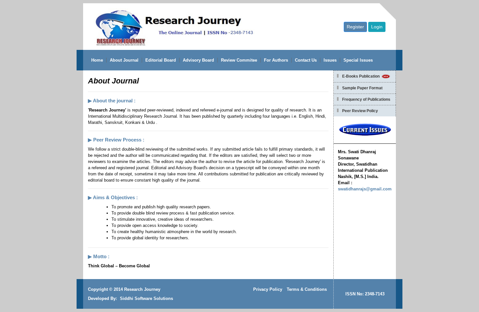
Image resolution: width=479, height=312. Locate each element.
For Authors (276, 60)
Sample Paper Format (362, 88)
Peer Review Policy (360, 111)
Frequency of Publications (366, 99)
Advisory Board (198, 60)
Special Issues (358, 60)
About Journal (124, 60)
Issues (330, 60)
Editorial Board (160, 60)
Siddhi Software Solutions (146, 298)
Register (355, 26)
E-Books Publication (361, 76)
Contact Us (306, 60)
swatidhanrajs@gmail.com (365, 188)
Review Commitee (239, 60)
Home (97, 60)
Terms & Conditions (307, 289)
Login (377, 26)
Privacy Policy (267, 289)
